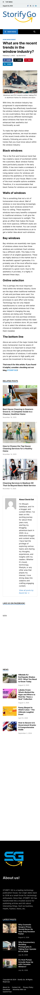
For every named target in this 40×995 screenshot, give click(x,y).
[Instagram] (33, 6)
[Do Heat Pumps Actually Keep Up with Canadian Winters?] (10, 960)
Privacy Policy (28, 987)
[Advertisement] (20, 644)
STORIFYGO (12, 370)
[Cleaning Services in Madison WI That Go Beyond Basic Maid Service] (20, 470)
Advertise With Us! (19, 989)
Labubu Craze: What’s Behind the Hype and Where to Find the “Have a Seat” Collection (26, 694)
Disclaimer (6, 989)
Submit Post (7, 992)
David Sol (22, 55)
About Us (6, 987)
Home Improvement (9, 39)
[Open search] (34, 31)
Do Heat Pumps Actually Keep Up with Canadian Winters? (25, 963)
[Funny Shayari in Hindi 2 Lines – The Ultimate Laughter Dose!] (10, 708)
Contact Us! (16, 987)
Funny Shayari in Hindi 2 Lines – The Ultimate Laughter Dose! (26, 710)
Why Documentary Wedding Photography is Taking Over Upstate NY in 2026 (27, 946)
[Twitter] (30, 6)
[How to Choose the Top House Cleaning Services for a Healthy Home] (20, 433)
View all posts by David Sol (26, 591)
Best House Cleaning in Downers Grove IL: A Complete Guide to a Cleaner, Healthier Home (18, 411)
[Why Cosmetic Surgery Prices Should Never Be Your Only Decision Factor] (10, 925)
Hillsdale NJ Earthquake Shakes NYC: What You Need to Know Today (27, 678)
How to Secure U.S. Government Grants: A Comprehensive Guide (27, 726)
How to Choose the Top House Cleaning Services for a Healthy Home (17, 448)
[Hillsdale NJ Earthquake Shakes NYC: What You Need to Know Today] (10, 675)
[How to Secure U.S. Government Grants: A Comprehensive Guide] (10, 723)
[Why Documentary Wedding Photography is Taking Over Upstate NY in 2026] (10, 942)
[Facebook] (28, 6)
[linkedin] (36, 6)
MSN (5, 616)
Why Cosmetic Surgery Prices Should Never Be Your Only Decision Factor (26, 929)
